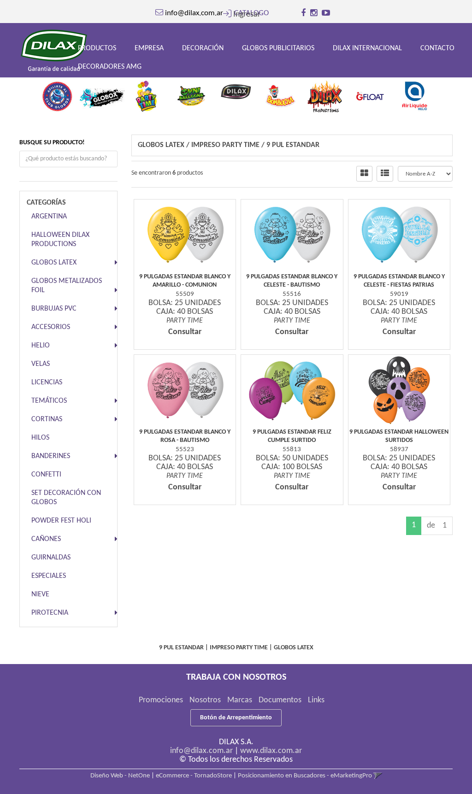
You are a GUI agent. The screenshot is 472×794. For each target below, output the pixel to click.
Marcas (239, 700)
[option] (57, 94)
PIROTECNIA (49, 613)
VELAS (40, 364)
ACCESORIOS (50, 327)
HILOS (40, 437)
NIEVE (40, 594)
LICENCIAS (46, 382)
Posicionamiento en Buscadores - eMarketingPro (305, 775)
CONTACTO (437, 48)
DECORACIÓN (203, 48)
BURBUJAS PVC (54, 308)
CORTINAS (46, 419)
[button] (241, 14)
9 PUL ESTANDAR (292, 145)
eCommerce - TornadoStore (194, 775)
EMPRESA (149, 48)
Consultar (184, 332)
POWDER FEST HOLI (61, 520)
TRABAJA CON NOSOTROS (236, 677)
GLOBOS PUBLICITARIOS (278, 48)
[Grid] (364, 174)
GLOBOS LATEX (54, 262)
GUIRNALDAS (51, 557)
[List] (385, 174)
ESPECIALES (48, 576)
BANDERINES (50, 456)
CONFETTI (46, 474)
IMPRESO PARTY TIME (225, 145)
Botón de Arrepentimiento (236, 717)
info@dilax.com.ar (201, 751)
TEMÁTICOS (49, 401)
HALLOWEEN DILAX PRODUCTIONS (60, 239)
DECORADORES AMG (110, 67)
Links (316, 700)
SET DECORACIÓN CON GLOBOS (66, 497)
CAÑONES (46, 539)
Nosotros (205, 700)
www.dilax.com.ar (271, 751)
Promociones (161, 700)
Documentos (280, 700)
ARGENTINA (49, 216)
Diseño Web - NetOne (120, 775)
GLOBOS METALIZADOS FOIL (66, 285)
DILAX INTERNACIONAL (367, 48)
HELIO (40, 345)
